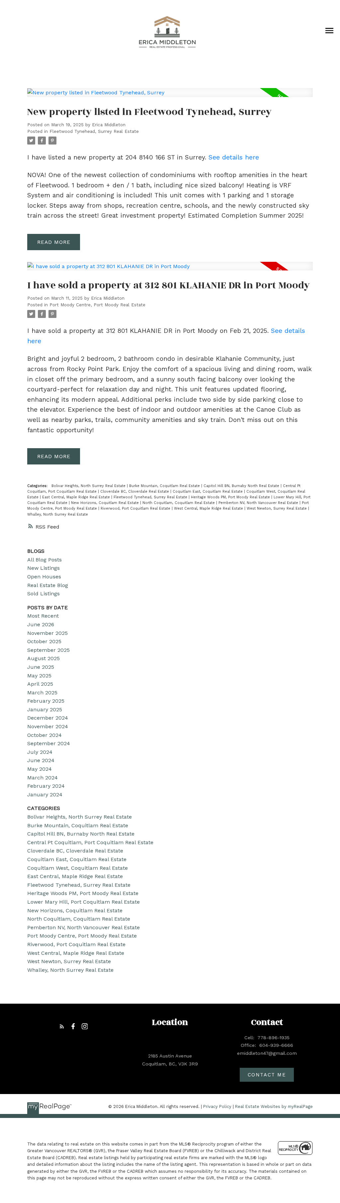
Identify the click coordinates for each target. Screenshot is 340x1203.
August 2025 (43, 658)
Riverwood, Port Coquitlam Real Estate (136, 508)
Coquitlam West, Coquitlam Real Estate (77, 868)
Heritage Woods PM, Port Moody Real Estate (231, 497)
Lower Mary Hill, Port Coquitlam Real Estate (83, 902)
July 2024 (39, 752)
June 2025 (40, 667)
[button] (62, 1026)
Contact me (267, 1075)
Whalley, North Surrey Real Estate (57, 514)
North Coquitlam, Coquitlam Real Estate (179, 503)
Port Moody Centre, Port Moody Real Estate (97, 304)
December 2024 (47, 718)
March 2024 (42, 777)
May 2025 (39, 675)
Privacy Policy (217, 1106)
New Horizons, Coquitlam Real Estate (105, 503)
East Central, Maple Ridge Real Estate (76, 497)
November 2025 (47, 633)
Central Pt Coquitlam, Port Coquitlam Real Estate (90, 842)
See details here (234, 157)
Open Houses (44, 576)
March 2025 (42, 692)
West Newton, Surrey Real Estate (277, 508)
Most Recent (43, 616)
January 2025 (44, 709)
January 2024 (44, 794)
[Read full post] (170, 96)
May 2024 (39, 769)
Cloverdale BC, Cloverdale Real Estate (135, 491)
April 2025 (40, 684)
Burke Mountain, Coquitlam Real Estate (165, 486)
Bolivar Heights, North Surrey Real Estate (89, 486)
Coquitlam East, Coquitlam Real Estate (208, 491)
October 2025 (44, 641)
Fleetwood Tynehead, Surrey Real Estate (94, 131)
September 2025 (48, 650)
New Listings (43, 568)
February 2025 (45, 701)
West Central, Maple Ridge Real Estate (209, 508)
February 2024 (46, 786)
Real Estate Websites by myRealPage (274, 1106)
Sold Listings (43, 593)
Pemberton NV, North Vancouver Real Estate (258, 503)
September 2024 (48, 743)
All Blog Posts (44, 559)
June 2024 (40, 760)
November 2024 (47, 726)
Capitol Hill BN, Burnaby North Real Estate (242, 486)
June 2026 (40, 624)
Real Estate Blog (47, 585)
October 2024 (44, 735)
